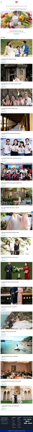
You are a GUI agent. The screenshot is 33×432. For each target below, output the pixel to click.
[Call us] (28, 419)
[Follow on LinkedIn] (29, 419)
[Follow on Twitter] (25, 419)
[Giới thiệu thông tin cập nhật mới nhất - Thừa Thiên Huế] (16, 2)
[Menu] (1, 2)
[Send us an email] (26, 419)
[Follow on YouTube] (31, 419)
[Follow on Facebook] (24, 419)
